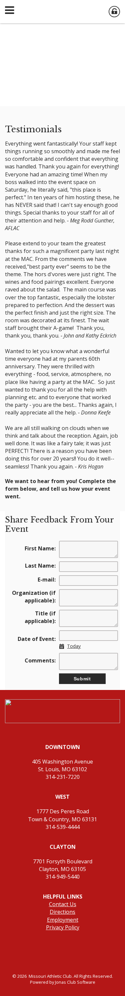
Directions (62, 911)
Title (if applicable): (40, 617)
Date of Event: (37, 639)
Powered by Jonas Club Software (62, 982)
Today (74, 646)
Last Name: (40, 565)
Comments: (40, 660)
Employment (62, 919)
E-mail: (47, 579)
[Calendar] (63, 646)
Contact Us (62, 904)
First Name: (40, 548)
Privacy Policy (62, 927)
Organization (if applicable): (34, 596)
